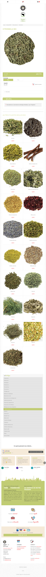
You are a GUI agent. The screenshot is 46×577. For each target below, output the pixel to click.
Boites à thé (6, 418)
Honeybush (6, 382)
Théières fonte (7, 431)
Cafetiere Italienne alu (8, 426)
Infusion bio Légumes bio (9, 402)
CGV (23, 570)
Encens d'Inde (6, 435)
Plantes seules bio (8, 409)
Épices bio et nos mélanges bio (10, 398)
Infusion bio (6, 380)
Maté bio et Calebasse (8, 393)
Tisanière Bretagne (7, 420)
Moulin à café (6, 429)
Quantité (6, 83)
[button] (1, 463)
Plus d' (7, 99)
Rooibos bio (6, 384)
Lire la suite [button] (5, 463)
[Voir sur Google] (2, 468)
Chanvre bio (6, 413)
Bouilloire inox (6, 415)
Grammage (5, 78)
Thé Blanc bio (6, 391)
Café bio (5, 411)
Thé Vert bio (6, 387)
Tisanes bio (6, 378)
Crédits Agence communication (23, 574)
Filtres (5, 433)
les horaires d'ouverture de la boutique (21, 548)
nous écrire (39, 546)
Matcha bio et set (7, 395)
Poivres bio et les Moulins (9, 404)
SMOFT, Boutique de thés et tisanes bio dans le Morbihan (23, 7)
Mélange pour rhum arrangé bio (10, 406)
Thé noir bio (6, 389)
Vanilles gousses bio (8, 400)
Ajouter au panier (38, 84)
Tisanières (6, 422)
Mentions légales (23, 567)
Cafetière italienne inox (8, 424)
